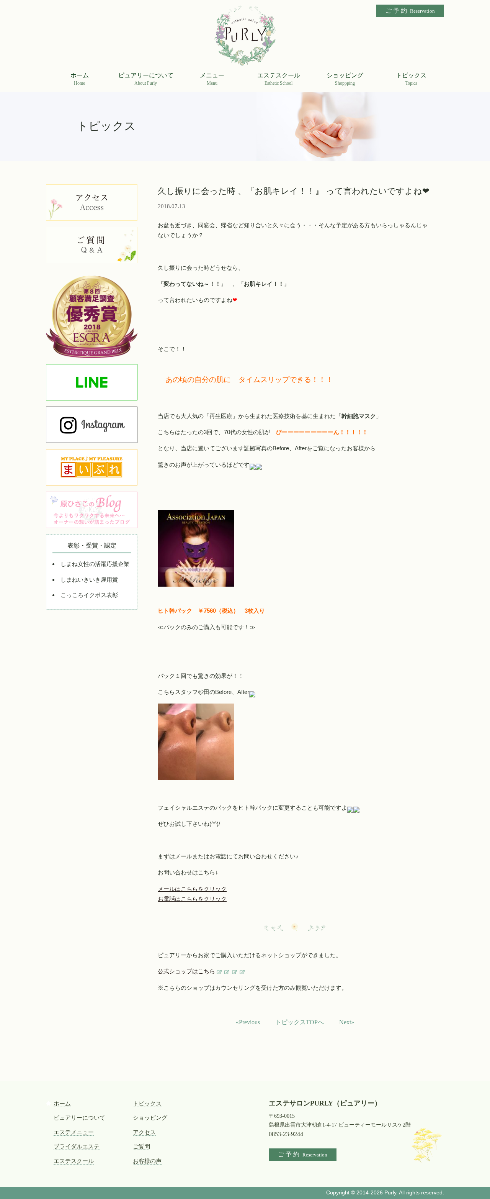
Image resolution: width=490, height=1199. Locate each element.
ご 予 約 (410, 10)
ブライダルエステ (77, 1146)
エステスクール (74, 1161)
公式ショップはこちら (186, 971)
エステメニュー (74, 1132)
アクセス (144, 1132)
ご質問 (141, 1146)
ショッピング (150, 1118)
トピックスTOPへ (299, 1022)
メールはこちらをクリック (192, 889)
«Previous (248, 1022)
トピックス (147, 1104)
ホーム (62, 1104)
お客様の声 (147, 1161)
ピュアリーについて (79, 1118)
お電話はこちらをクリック (192, 899)
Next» (346, 1022)
